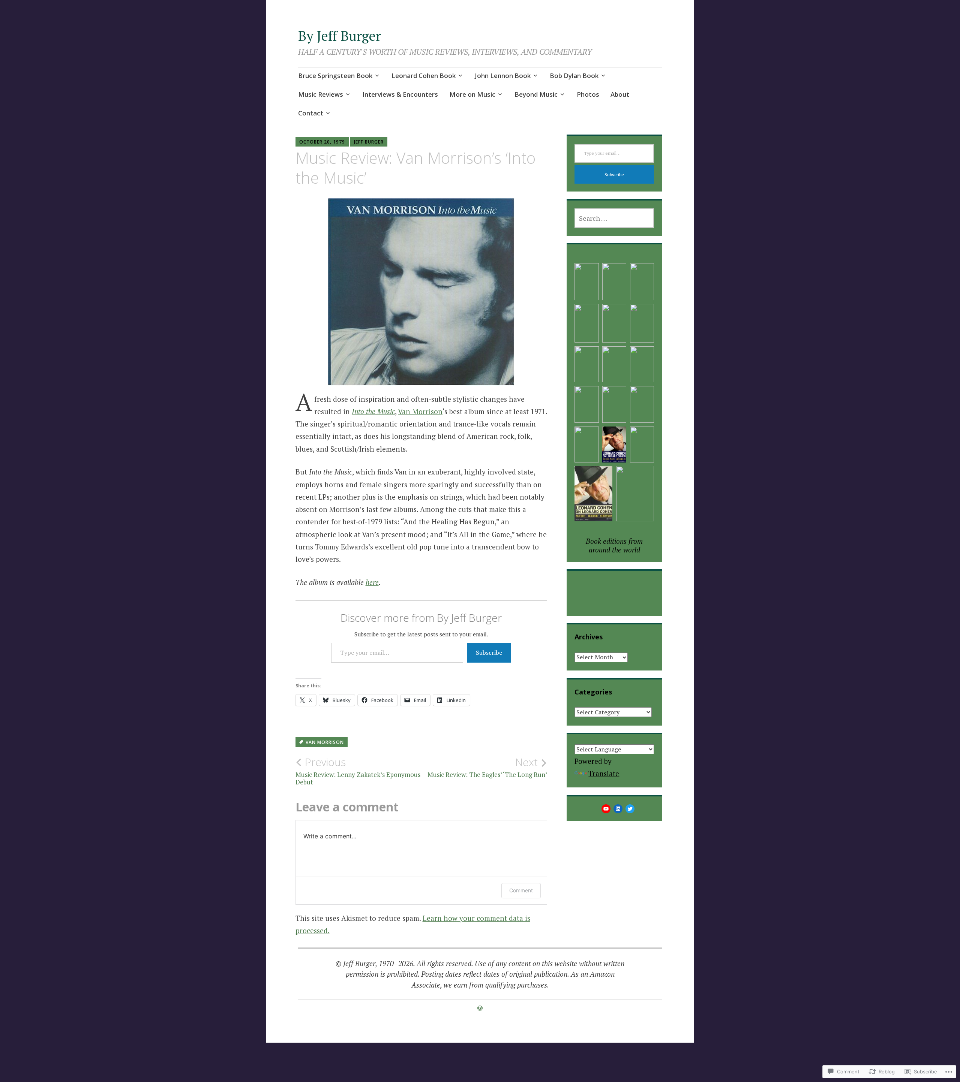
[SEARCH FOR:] (614, 218)
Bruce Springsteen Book (335, 75)
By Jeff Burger (339, 36)
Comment (521, 890)
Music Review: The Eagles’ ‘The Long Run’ (487, 767)
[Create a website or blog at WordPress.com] (480, 1008)
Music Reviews (320, 94)
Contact (310, 113)
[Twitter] (630, 808)
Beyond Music (536, 94)
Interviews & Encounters (400, 94)
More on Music (472, 94)
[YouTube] (606, 808)
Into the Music (373, 411)
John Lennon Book (503, 75)
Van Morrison (420, 411)
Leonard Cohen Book (424, 75)
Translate (603, 773)
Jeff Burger (369, 142)
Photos (588, 94)
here (372, 582)
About (619, 94)
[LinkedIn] (618, 808)
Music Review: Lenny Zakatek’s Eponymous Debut (358, 771)
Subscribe (489, 652)
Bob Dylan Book (574, 75)
